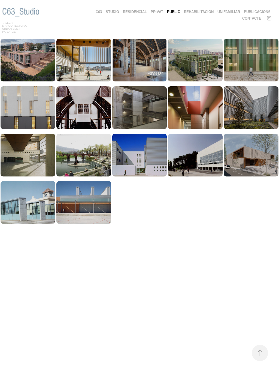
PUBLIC (173, 12)
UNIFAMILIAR (228, 12)
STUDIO (112, 12)
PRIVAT (157, 12)
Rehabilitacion (199, 12)
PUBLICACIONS (257, 12)
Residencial (135, 12)
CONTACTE (251, 18)
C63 (99, 12)
